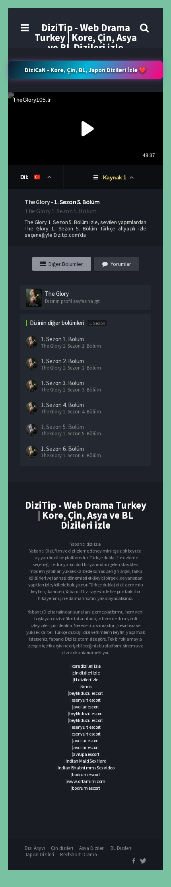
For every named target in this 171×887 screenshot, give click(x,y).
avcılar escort (86, 707)
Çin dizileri (62, 848)
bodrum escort (86, 774)
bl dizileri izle (86, 679)
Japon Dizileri (39, 854)
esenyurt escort (86, 700)
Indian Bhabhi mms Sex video (86, 768)
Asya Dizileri (92, 848)
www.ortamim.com (86, 781)
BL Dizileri (121, 848)
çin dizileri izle (85, 673)
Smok (85, 686)
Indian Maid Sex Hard (86, 761)
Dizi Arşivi (35, 848)
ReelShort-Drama (78, 854)
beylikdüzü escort (86, 693)
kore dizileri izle (86, 666)
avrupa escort (86, 754)
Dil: (25, 177)
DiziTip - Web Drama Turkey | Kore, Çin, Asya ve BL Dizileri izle (86, 37)
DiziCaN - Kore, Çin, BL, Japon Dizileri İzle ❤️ (85, 70)
